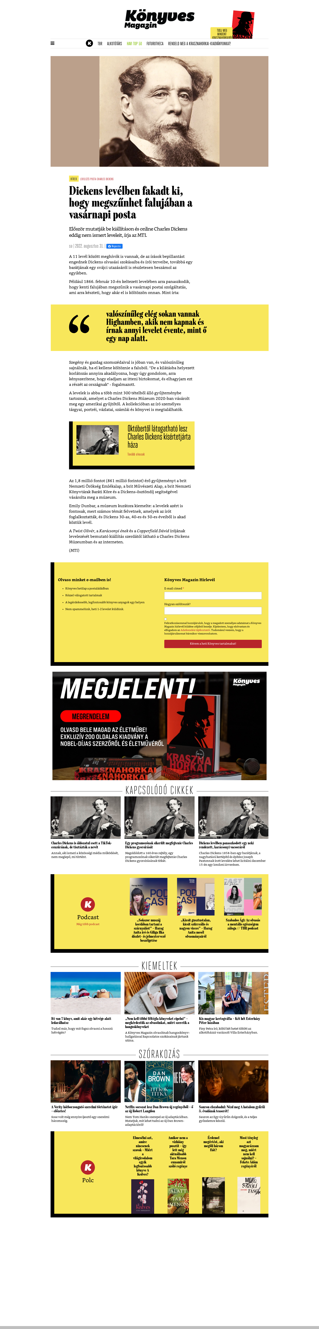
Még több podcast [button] (88, 924)
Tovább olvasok (136, 454)
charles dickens (105, 179)
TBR (101, 43)
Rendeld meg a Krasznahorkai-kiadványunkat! (200, 43)
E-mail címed (174, 589)
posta (93, 179)
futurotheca (156, 43)
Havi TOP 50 (135, 43)
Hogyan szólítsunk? (177, 604)
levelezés (85, 179)
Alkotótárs (115, 43)
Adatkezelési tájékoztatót (195, 630)
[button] (52, 43)
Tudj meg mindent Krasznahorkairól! (222, 34)
